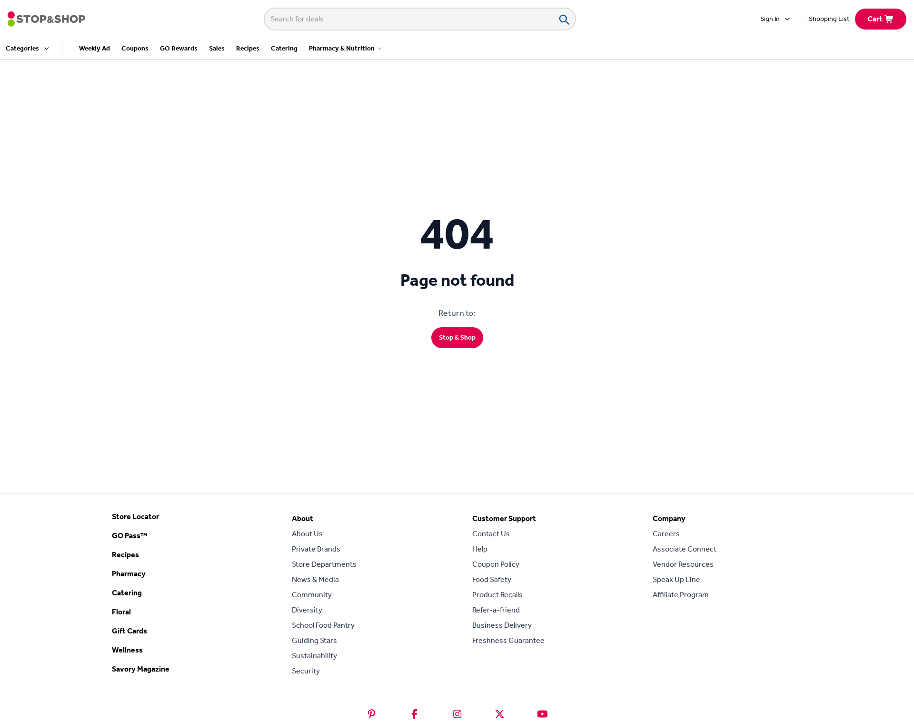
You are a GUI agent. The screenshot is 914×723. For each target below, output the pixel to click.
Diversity (307, 609)
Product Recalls (497, 594)
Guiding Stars (314, 640)
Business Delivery (502, 625)
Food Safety (491, 579)
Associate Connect (684, 548)
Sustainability (314, 655)
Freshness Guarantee (508, 640)
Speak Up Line (676, 579)
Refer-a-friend (496, 609)
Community (312, 594)
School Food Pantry (323, 625)
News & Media (315, 579)
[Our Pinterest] (371, 714)
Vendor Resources (683, 564)
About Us (307, 533)
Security (306, 670)
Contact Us (491, 533)
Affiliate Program (681, 594)
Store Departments (324, 564)
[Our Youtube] (542, 714)
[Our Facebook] (414, 714)
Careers (666, 533)
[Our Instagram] (457, 714)
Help (479, 548)
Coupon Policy (495, 564)
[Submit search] (563, 19)
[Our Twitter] (499, 714)
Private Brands (316, 548)
